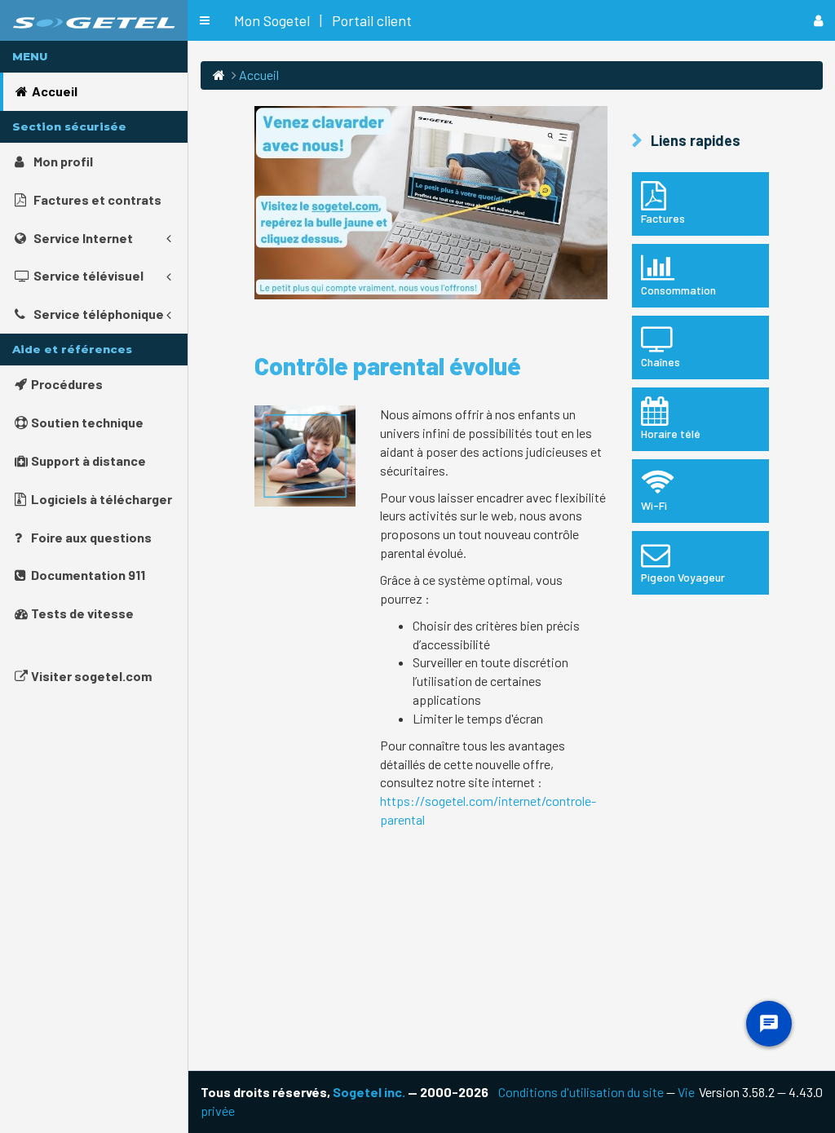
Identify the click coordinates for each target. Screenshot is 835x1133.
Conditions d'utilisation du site (581, 1092)
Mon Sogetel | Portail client (323, 20)
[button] (205, 20)
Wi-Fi (654, 505)
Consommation (678, 290)
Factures (663, 218)
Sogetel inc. (369, 1092)
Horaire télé (670, 433)
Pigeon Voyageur (683, 577)
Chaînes (660, 362)
